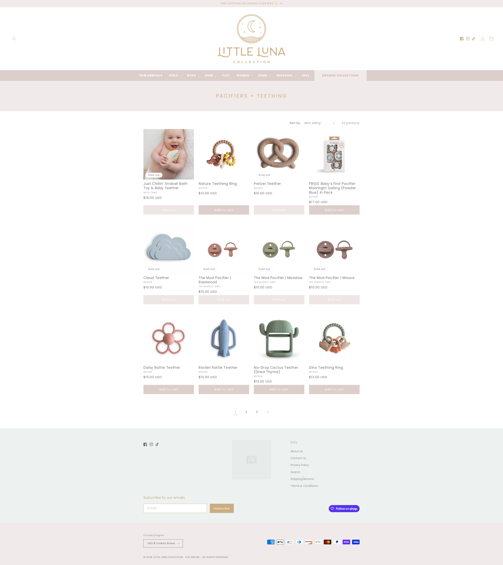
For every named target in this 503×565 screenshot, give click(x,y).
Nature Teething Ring (218, 184)
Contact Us (298, 458)
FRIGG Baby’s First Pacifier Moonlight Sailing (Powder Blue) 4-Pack (332, 188)
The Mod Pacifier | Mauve (331, 278)
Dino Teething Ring (326, 367)
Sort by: (295, 123)
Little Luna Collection (168, 557)
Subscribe (222, 508)
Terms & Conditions (304, 486)
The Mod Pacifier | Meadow (278, 278)
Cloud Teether (156, 278)
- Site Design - (192, 557)
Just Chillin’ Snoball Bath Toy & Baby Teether (165, 186)
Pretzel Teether (267, 184)
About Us (297, 451)
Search (295, 472)
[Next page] (267, 412)
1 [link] (235, 412)
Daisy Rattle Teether (161, 367)
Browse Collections (340, 75)
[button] (14, 38)
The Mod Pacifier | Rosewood (215, 280)
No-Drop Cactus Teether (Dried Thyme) (276, 369)
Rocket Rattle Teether (218, 367)
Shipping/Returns (302, 479)
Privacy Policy (300, 465)
